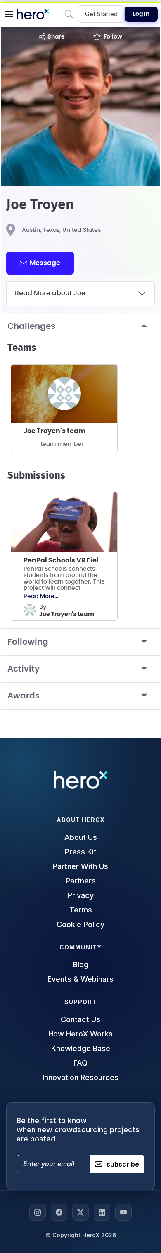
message (45, 263)
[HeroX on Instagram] (37, 1212)
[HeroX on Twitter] (80, 1212)
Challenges (31, 326)
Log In (141, 14)
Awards (23, 696)
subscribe (123, 1164)
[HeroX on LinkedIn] (102, 1212)
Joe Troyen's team (54, 431)
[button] (9, 14)
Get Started (101, 14)
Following (27, 642)
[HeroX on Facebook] (59, 1212)
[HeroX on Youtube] (123, 1212)
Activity (23, 669)
